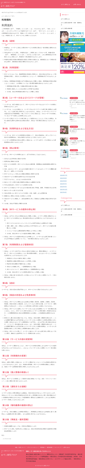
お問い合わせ (77, 4)
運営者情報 (49, 447)
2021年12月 (63, 189)
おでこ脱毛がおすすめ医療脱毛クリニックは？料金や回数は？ (77, 117)
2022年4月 (63, 186)
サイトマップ (58, 447)
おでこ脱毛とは (65, 4)
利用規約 (42, 447)
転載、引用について (20, 447)
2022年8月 (63, 181)
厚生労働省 (29, 454)
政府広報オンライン (40, 454)
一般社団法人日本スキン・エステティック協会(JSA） (55, 459)
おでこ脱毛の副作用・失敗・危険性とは (71, 210)
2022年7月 (63, 183)
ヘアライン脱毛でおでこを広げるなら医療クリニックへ (77, 154)
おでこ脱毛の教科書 (66, 214)
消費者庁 (61, 454)
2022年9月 (63, 178)
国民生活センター (52, 454)
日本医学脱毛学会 (70, 454)
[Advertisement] (72, 85)
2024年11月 (63, 175)
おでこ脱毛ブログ (8, 6)
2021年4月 (63, 192)
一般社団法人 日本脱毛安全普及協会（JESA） (64, 456)
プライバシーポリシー (32, 447)
